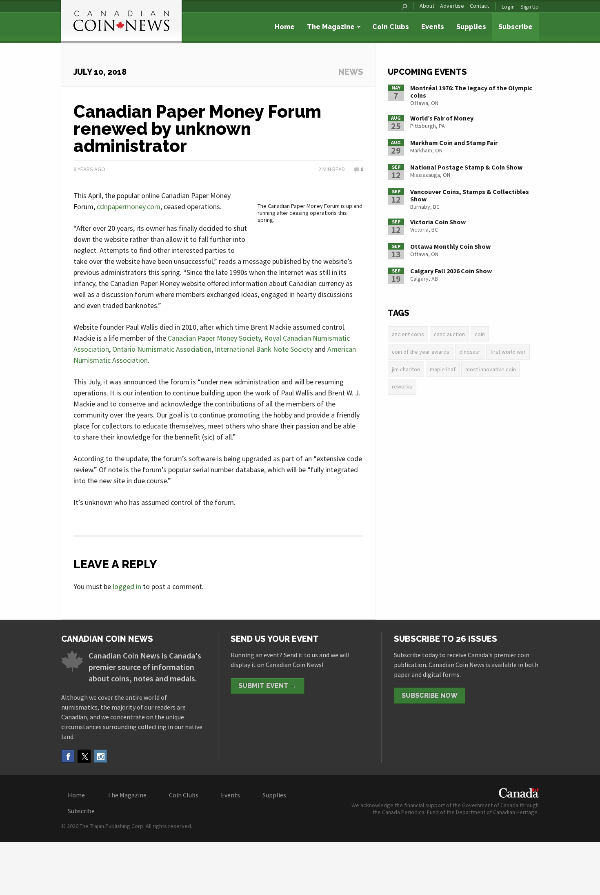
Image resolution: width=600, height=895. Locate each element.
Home (285, 27)
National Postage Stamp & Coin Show (466, 167)
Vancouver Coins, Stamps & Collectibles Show (469, 195)
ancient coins (408, 334)
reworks (402, 386)
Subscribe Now (430, 695)
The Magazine (331, 27)
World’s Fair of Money (441, 118)
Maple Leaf (443, 369)
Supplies (471, 27)
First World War (508, 351)
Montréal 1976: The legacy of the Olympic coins (471, 91)
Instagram (100, 756)
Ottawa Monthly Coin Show (450, 246)
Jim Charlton (406, 369)
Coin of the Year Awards (420, 351)
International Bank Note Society (264, 349)
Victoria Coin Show (438, 222)
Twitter (84, 756)
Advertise (452, 5)
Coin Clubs (390, 27)
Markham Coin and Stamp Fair (454, 142)
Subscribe (515, 27)
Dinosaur (469, 351)
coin (480, 334)
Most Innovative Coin (490, 369)
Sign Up (529, 6)
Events (432, 27)
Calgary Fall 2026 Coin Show (451, 271)
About (427, 5)
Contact (479, 5)
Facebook (67, 756)
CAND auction (449, 334)
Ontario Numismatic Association (161, 349)
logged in (127, 586)
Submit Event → (267, 686)
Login (508, 6)
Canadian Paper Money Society (214, 338)
